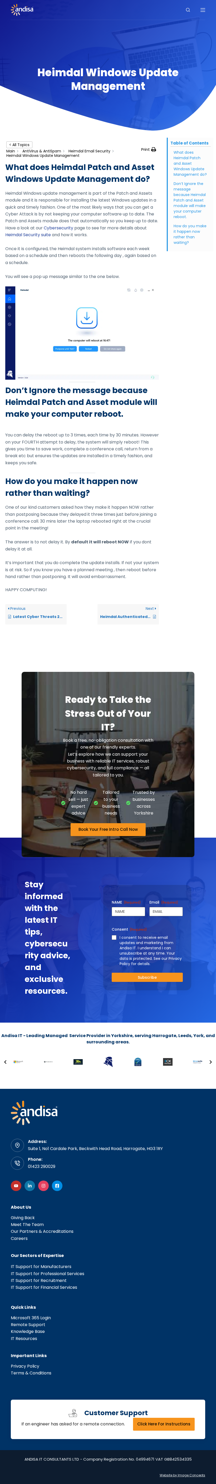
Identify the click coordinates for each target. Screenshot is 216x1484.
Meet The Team (27, 1225)
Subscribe (147, 977)
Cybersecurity (58, 228)
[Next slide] (210, 1062)
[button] (148, 149)
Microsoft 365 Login (31, 1318)
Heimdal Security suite (28, 235)
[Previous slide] (5, 1062)
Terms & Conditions (31, 1373)
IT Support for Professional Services (47, 1274)
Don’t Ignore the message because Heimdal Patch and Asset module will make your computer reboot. (190, 200)
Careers (19, 1238)
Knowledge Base (28, 1331)
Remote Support (28, 1325)
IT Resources (24, 1339)
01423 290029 (41, 1166)
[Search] (188, 10)
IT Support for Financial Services (44, 1287)
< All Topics (19, 144)
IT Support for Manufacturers (41, 1267)
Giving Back (23, 1218)
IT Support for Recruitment (39, 1280)
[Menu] (202, 10)
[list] (108, 1062)
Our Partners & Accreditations (42, 1231)
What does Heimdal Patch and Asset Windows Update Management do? (190, 163)
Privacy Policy (25, 1366)
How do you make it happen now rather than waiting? (190, 234)
